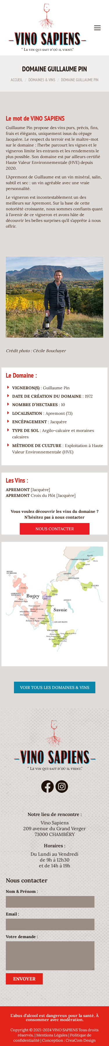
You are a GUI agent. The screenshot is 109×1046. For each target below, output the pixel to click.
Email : (12, 914)
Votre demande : (22, 936)
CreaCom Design (81, 1040)
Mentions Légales (51, 1035)
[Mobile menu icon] (97, 28)
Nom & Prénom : (22, 891)
